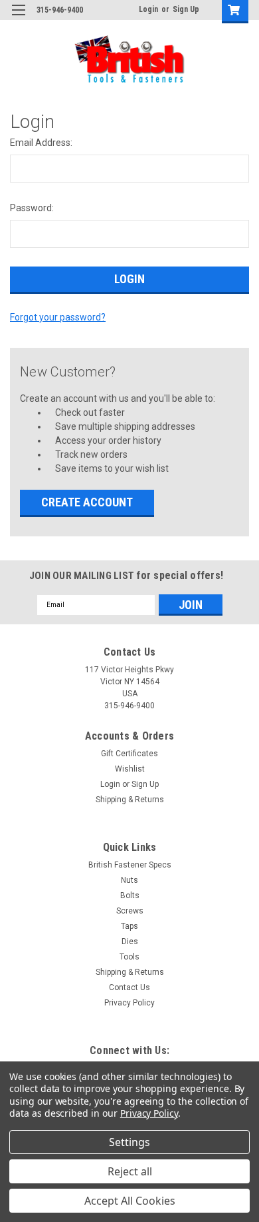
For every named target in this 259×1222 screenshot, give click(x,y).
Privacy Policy (129, 1002)
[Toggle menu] (18, 18)
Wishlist (130, 769)
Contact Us (129, 987)
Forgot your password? (58, 317)
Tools (129, 956)
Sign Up (186, 9)
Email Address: (41, 142)
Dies (130, 941)
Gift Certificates (129, 753)
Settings (129, 1142)
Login (148, 9)
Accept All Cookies (129, 1200)
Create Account (87, 502)
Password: (32, 208)
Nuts (129, 880)
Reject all (130, 1171)
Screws (129, 911)
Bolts (129, 895)
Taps (129, 926)
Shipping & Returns (130, 799)
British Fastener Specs (129, 865)
